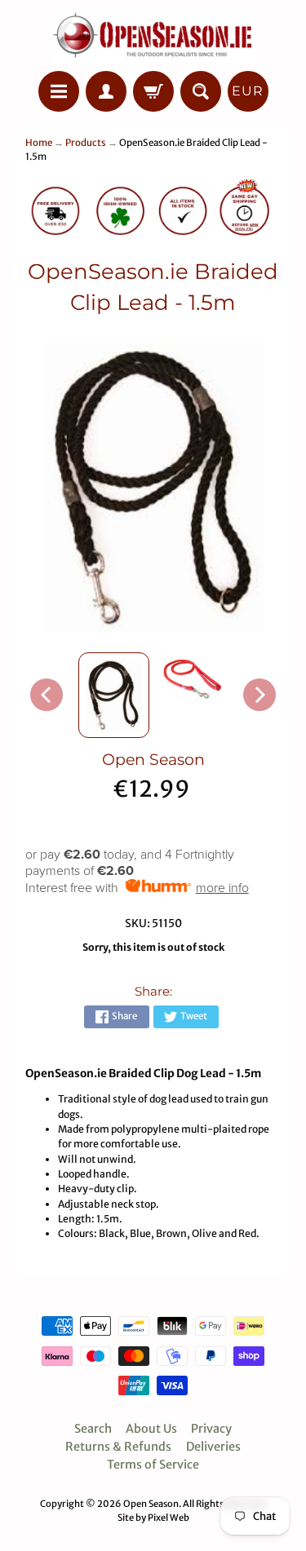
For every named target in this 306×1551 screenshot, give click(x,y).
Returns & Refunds (118, 1446)
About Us (151, 1428)
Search (93, 1428)
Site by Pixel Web (153, 1517)
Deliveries (213, 1446)
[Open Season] (153, 38)
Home (38, 142)
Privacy (211, 1428)
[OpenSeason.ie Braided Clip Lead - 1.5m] (113, 695)
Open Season (153, 759)
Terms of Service (153, 1464)
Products (85, 142)
